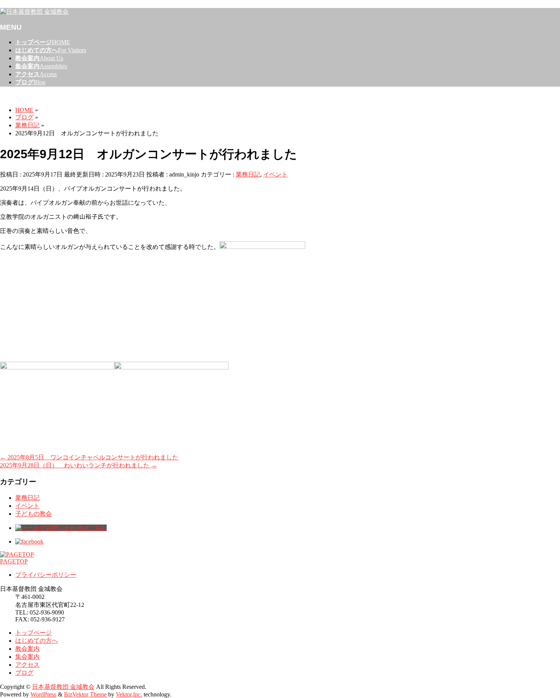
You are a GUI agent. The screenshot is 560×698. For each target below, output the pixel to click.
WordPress (43, 694)
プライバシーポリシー (45, 574)
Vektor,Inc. (129, 694)
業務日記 (248, 174)
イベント (275, 174)
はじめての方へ (36, 640)
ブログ (24, 672)
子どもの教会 (33, 513)
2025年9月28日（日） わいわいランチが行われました (78, 465)
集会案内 (27, 656)
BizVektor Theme (85, 694)
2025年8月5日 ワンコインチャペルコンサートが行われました (89, 457)
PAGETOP (14, 561)
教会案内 (27, 648)
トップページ (33, 632)
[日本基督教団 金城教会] (34, 11)
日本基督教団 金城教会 (63, 687)
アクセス (27, 664)
